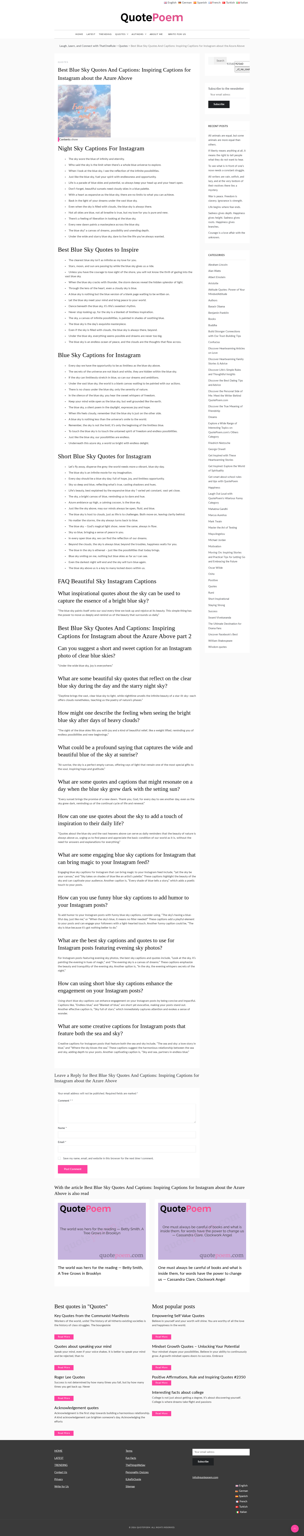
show (74, 139)
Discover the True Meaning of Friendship (225, 408)
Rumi (211, 592)
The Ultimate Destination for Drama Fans (224, 626)
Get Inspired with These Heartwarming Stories (222, 457)
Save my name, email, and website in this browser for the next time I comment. (108, 1158)
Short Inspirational (218, 599)
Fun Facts (131, 1458)
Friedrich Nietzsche (219, 443)
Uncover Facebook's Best (223, 634)
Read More (64, 1337)
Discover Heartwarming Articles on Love (226, 350)
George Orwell (217, 449)
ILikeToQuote (133, 1479)
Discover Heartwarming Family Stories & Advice (226, 361)
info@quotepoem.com (205, 1477)
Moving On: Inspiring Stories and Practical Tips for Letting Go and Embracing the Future (226, 557)
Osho (211, 574)
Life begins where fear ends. (224, 207)
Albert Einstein (216, 277)
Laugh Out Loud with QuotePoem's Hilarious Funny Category (225, 498)
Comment (64, 1100)
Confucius (214, 342)
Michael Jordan (217, 540)
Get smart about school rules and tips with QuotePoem (225, 479)
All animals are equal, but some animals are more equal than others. (226, 140)
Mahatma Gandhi (218, 509)
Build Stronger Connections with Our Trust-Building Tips (224, 333)
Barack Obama (216, 306)
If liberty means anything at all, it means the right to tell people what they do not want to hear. (227, 155)
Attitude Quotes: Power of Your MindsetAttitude (226, 292)
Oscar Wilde (215, 568)
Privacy (58, 1479)
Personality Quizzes (137, 1472)
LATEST (91, 34)
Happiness (214, 487)
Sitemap (130, 1486)
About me (156, 34)
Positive (213, 580)
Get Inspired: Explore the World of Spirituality (226, 468)
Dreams (212, 417)
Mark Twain (215, 521)
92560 (231, 64)
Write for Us (177, 34)
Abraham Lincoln (217, 265)
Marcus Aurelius (217, 515)
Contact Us (60, 1472)
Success (212, 611)
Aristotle (213, 283)
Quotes (120, 34)
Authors (138, 34)
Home (79, 34)
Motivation (214, 546)
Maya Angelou (216, 534)
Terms (129, 1451)
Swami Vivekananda (219, 617)
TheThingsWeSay (135, 1465)
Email (62, 1142)
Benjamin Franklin (218, 313)
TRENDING (105, 34)
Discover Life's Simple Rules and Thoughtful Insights (224, 372)
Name (62, 1128)
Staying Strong (216, 605)
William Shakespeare (220, 641)
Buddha (212, 325)
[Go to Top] (295, 1528)
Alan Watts (214, 271)
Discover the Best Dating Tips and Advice (225, 383)
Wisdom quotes (217, 647)
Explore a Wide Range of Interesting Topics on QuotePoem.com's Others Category (223, 430)
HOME (58, 1451)
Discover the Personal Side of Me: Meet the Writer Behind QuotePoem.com (225, 396)
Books (212, 319)
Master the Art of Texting (222, 527)
